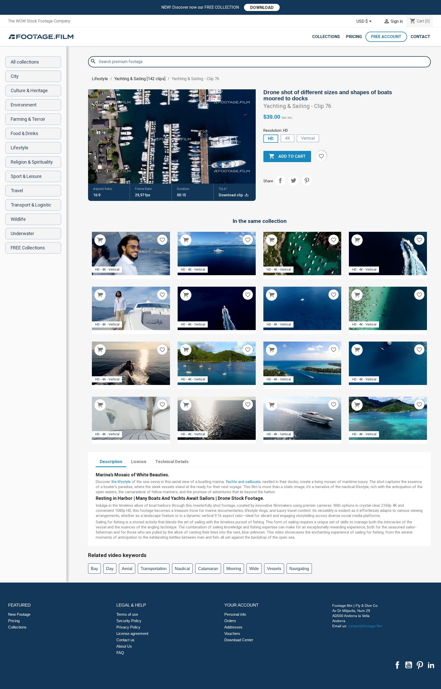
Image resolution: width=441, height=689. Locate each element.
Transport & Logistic (31, 205)
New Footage (19, 614)
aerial (127, 568)
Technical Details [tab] (172, 461)
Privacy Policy (128, 627)
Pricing (354, 36)
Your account (241, 605)
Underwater (22, 233)
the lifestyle (121, 481)
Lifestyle (19, 147)
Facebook (397, 665)
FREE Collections (28, 247)
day (110, 568)
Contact (420, 36)
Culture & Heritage (29, 90)
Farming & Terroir (28, 119)
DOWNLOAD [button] (262, 7)
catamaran (208, 568)
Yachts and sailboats (243, 481)
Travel (17, 190)
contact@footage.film (365, 626)
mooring (233, 568)
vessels (274, 568)
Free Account (386, 36)
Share (280, 180)
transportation (154, 568)
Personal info (235, 614)
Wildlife (18, 219)
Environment (23, 104)
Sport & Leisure (26, 176)
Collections (326, 36)
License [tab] (138, 461)
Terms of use (127, 614)
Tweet (293, 180)
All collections (25, 62)
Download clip (231, 195)
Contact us (125, 640)
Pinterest (307, 180)
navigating (299, 568)
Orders (230, 621)
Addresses (233, 627)
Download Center (238, 640)
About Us (124, 646)
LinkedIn (431, 665)
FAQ (120, 652)
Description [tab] (111, 461)
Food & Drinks (24, 133)
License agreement (132, 633)
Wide (254, 568)
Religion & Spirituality (32, 162)
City (15, 76)
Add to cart (287, 156)
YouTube (408, 665)
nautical (182, 568)
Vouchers (232, 633)
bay (94, 568)
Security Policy (128, 621)
